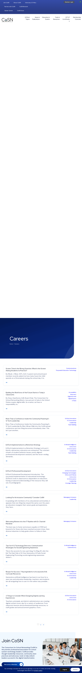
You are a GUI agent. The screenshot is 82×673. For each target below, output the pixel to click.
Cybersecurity (72, 547)
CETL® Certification (66, 19)
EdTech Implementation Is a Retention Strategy (23, 445)
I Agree (65, 669)
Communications (71, 368)
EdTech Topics (27, 18)
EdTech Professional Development (18, 471)
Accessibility (72, 392)
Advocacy (73, 394)
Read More (6, 382)
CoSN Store (20, 10)
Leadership (73, 422)
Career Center (8, 10)
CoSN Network (23, 6)
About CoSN (17, 2)
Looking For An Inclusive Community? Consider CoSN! (25, 497)
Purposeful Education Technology (66, 370)
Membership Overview (77, 18)
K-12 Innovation (71, 420)
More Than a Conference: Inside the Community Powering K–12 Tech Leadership (27, 420)
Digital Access (72, 396)
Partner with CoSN (9, 6)
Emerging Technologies (69, 473)
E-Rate (74, 400)
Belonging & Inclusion (70, 497)
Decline (75, 669)
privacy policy (38, 670)
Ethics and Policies (70, 475)
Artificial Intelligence (70, 444)
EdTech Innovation (70, 418)
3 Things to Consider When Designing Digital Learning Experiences (25, 597)
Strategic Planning (70, 483)
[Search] (78, 3)
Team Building (72, 425)
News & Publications (36, 18)
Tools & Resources (56, 18)
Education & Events (46, 18)
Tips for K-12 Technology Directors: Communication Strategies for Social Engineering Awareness (24, 547)
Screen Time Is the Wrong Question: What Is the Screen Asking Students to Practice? (26, 370)
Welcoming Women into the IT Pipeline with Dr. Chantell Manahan (25, 522)
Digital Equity (72, 398)
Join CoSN (6, 2)
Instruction (73, 447)
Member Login (69, 2)
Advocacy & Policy (30, 2)
